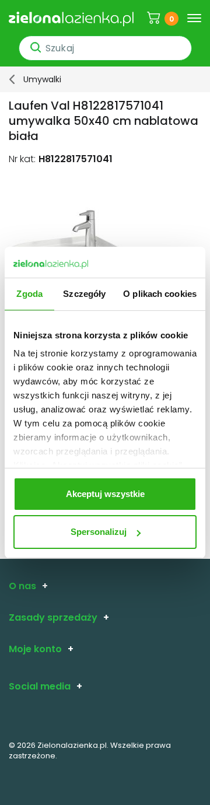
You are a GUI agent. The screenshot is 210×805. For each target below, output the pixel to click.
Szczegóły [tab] (84, 294)
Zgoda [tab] (29, 294)
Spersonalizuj (99, 532)
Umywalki (42, 79)
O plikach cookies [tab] (160, 294)
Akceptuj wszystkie (105, 494)
